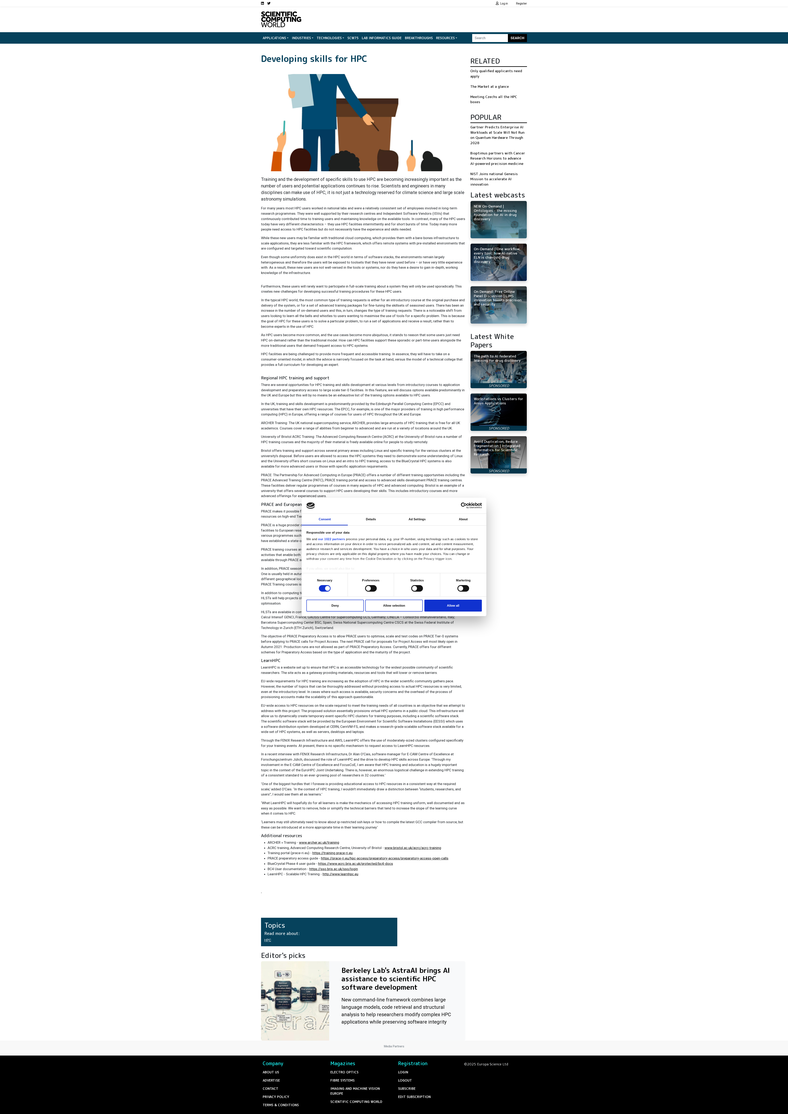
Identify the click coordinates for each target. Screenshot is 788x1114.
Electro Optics (344, 1072)
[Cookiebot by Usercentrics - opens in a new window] (464, 505)
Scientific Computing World (356, 1101)
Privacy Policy (276, 1097)
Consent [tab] (325, 519)
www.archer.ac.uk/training (319, 842)
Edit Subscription (414, 1097)
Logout (405, 1080)
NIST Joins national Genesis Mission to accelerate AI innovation (494, 179)
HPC (267, 940)
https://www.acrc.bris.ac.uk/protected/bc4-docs (355, 864)
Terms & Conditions (281, 1105)
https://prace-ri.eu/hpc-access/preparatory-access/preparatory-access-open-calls (384, 858)
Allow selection (394, 605)
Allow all (453, 605)
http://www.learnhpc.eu (340, 874)
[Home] (281, 14)
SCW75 (352, 38)
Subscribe (407, 1088)
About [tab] (463, 519)
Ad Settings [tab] (417, 519)
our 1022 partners (331, 539)
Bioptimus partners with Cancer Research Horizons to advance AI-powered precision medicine (497, 158)
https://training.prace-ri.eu (332, 853)
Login (403, 1072)
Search (517, 38)
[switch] (371, 588)
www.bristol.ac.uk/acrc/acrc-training (413, 848)
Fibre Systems (342, 1080)
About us (271, 1072)
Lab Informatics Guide (382, 38)
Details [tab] (371, 519)
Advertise (271, 1080)
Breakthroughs (419, 38)
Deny (335, 605)
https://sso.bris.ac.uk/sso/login (333, 869)
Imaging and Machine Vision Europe (355, 1091)
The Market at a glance (489, 86)
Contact (270, 1088)
